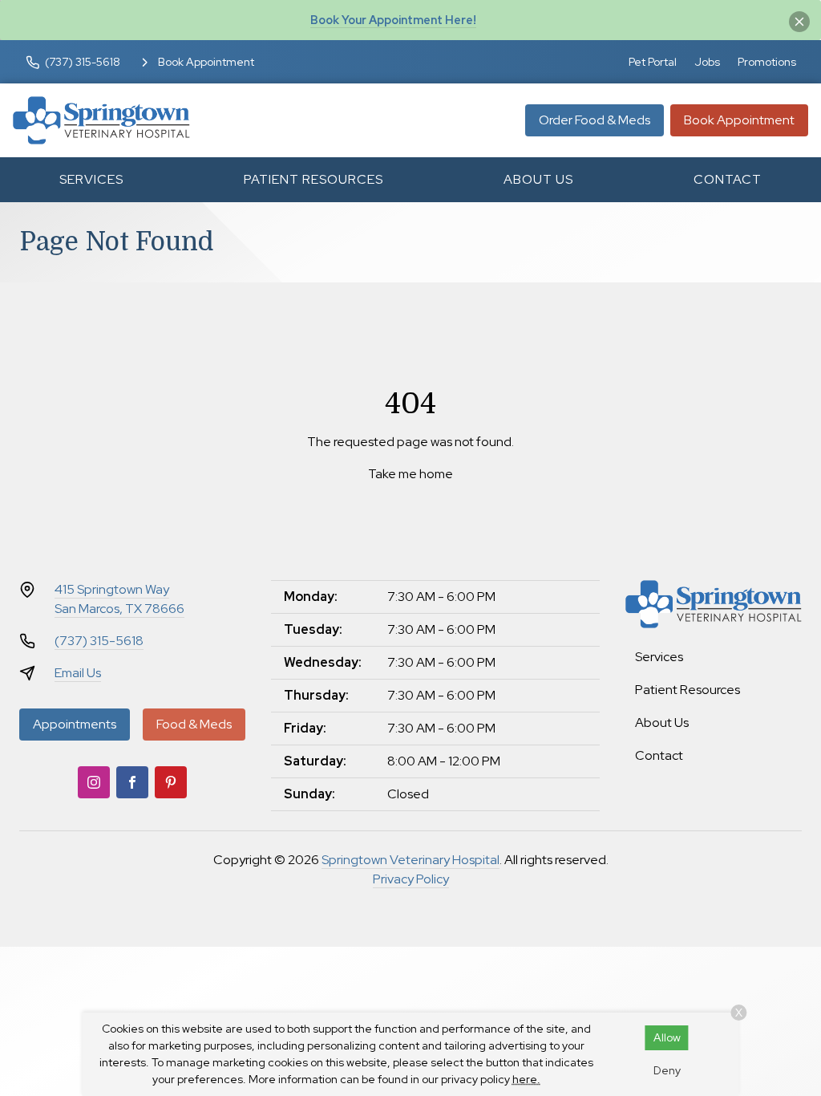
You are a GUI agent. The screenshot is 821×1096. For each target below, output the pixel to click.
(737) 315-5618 (99, 640)
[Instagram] (94, 782)
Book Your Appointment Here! (393, 19)
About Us (538, 179)
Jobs (707, 62)
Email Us (78, 672)
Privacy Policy (411, 879)
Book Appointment (739, 120)
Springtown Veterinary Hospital (410, 859)
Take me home (410, 473)
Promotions (767, 62)
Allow (667, 1037)
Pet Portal (653, 62)
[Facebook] (132, 782)
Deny (667, 1070)
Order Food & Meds (594, 120)
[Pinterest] (171, 782)
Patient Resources (313, 179)
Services (91, 179)
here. (526, 1079)
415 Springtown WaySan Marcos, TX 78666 (119, 599)
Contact (728, 179)
